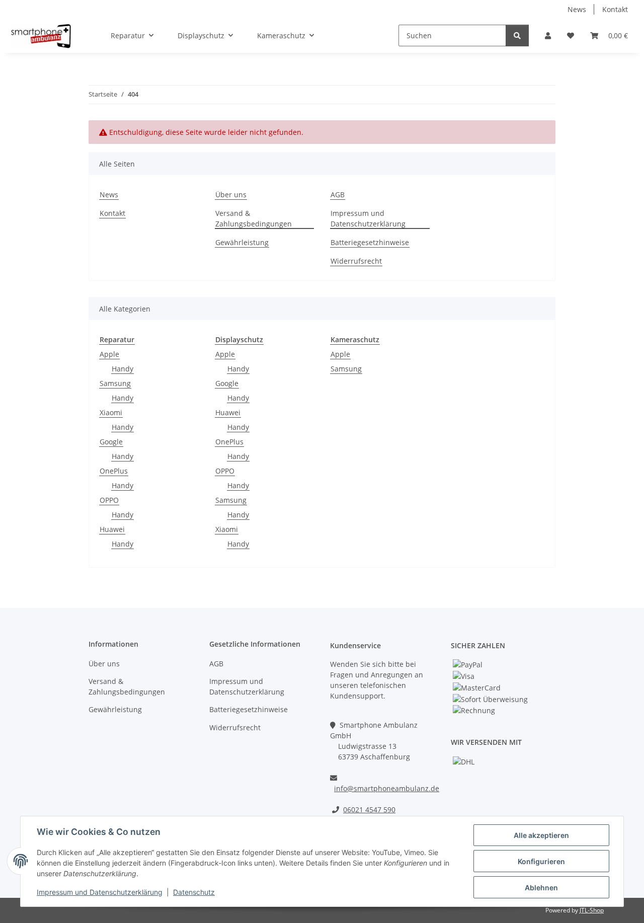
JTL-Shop (592, 910)
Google (111, 441)
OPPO (109, 500)
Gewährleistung (242, 242)
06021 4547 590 (369, 809)
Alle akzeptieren (541, 835)
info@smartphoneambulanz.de (386, 788)
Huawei (112, 529)
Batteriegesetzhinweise (370, 242)
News (577, 9)
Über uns (231, 194)
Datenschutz (194, 892)
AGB (338, 194)
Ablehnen (541, 887)
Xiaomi (111, 412)
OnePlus (114, 471)
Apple (109, 354)
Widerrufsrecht (356, 261)
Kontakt (615, 9)
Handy (122, 368)
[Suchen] (517, 35)
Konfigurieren (541, 861)
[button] (548, 35)
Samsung (115, 383)
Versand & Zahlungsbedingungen (253, 218)
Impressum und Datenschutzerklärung (100, 892)
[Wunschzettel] (570, 35)
